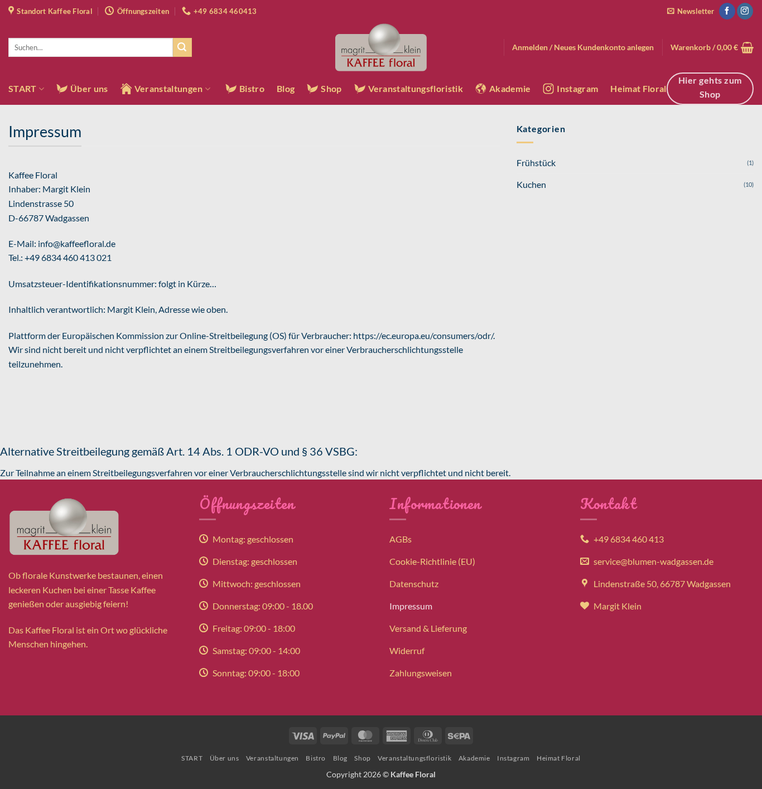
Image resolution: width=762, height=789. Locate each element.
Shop (331, 88)
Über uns (89, 88)
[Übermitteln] (182, 47)
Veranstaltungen (168, 88)
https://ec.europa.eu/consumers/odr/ (423, 335)
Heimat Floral (638, 88)
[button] (690, 11)
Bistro (251, 88)
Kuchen (531, 184)
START (22, 88)
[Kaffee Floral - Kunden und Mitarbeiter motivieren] (381, 47)
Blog (286, 88)
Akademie (510, 88)
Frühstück (536, 162)
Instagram (577, 88)
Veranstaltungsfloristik (415, 88)
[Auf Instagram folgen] (745, 11)
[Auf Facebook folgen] (727, 11)
